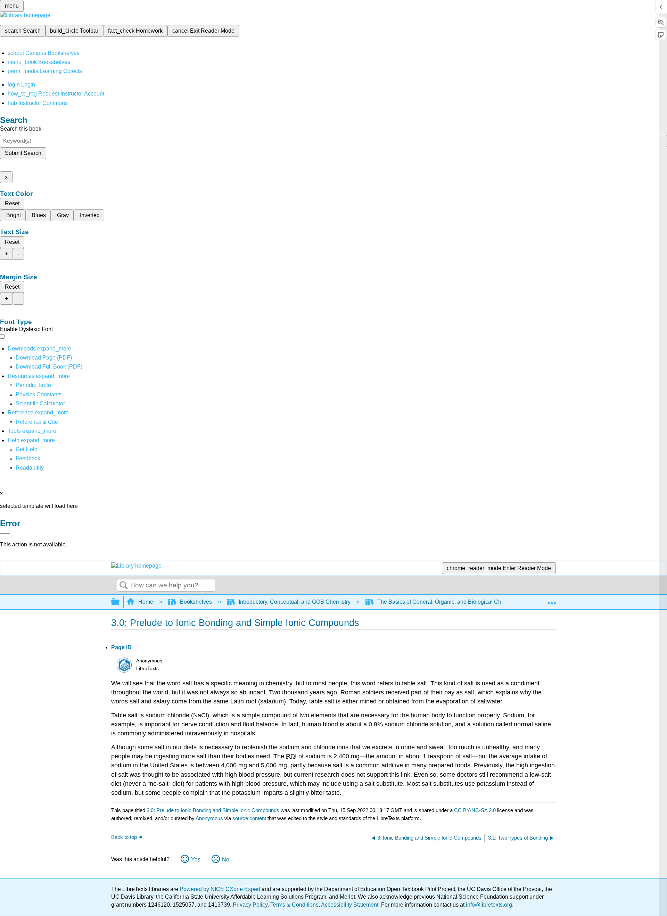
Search (124, 586)
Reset (12, 203)
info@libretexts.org (488, 905)
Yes (195, 860)
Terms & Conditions (294, 905)
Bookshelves (196, 602)
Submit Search (23, 153)
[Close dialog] (5, 533)
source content (249, 818)
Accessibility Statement (349, 905)
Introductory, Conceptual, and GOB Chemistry (294, 602)
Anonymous (209, 818)
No (225, 860)
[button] (28, 458)
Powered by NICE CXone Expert (221, 889)
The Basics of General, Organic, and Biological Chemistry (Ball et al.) (462, 602)
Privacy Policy (250, 905)
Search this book (20, 129)
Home (146, 602)
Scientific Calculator (40, 403)
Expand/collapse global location (551, 600)
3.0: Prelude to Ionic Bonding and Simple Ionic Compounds (213, 810)
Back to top (124, 837)
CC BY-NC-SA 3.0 (475, 810)
